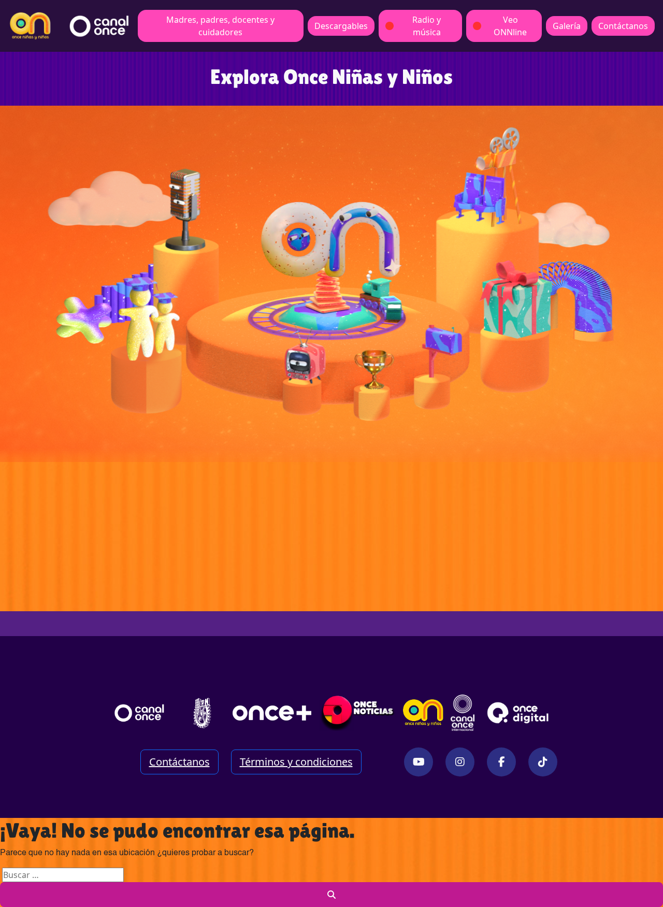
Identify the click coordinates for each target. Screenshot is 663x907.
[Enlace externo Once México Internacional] (462, 713)
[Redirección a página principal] (30, 26)
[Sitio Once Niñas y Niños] (423, 713)
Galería (567, 26)
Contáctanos (623, 26)
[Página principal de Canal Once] (139, 713)
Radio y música (426, 26)
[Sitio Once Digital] (519, 713)
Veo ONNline (510, 26)
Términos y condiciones (296, 762)
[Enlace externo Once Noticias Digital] (357, 713)
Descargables (341, 26)
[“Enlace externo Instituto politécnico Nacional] (202, 713)
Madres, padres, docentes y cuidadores (220, 26)
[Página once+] (272, 713)
